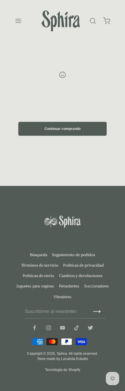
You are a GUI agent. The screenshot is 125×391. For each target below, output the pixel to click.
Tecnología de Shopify (62, 370)
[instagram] (49, 328)
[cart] (107, 21)
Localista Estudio (74, 359)
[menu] (18, 21)
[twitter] (90, 328)
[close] (93, 21)
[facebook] (35, 328)
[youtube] (62, 328)
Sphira (62, 354)
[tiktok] (76, 328)
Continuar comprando (62, 129)
